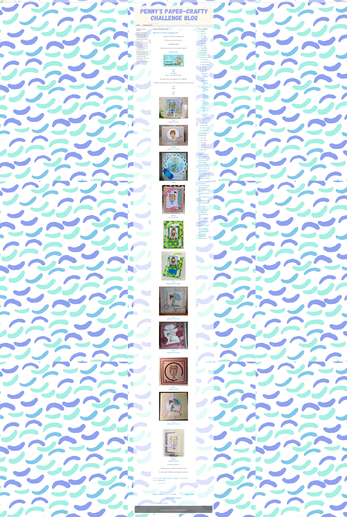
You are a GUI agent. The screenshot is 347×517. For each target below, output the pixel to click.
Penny (174, 182)
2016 (202, 133)
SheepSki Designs (203, 221)
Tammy (173, 215)
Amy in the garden (175, 283)
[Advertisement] (174, 488)
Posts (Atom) (164, 503)
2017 (202, 53)
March (204, 125)
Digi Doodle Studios (204, 178)
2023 (202, 38)
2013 (202, 140)
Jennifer (173, 459)
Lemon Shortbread (203, 203)
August (204, 64)
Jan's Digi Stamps (203, 190)
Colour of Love (202, 168)
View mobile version (173, 498)
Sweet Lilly (175, 122)
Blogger (184, 510)
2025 (202, 33)
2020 (202, 45)
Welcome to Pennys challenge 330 (204, 83)
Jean (173, 422)
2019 (202, 48)
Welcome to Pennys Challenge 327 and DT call (205, 117)
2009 (202, 150)
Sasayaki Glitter (173, 52)
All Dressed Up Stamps (202, 157)
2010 (202, 147)
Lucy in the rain (175, 149)
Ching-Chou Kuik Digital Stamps (203, 165)
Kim (173, 94)
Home (138, 25)
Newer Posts (158, 494)
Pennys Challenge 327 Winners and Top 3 (205, 96)
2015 (202, 135)
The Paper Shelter (203, 231)
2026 (202, 31)
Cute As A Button (203, 174)
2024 (202, 36)
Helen (173, 387)
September (205, 62)
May (203, 71)
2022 (202, 41)
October (204, 59)
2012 (202, 142)
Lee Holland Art (202, 200)
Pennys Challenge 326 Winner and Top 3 (205, 103)
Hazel (173, 350)
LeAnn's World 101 (203, 197)
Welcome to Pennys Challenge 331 (165, 33)
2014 (202, 138)
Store (173, 69)
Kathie (173, 88)
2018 (202, 50)
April (203, 123)
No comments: (184, 478)
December (205, 55)
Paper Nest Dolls (203, 214)
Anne (173, 317)
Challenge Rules (147, 25)
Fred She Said (202, 185)
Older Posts (189, 494)
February (204, 128)
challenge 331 (161, 480)
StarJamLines (202, 229)
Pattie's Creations (203, 218)
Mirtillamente (202, 210)
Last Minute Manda (203, 193)
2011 (201, 145)
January (204, 130)
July (203, 66)
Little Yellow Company (201, 207)
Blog (173, 71)
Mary (173, 120)
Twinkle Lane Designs (202, 235)
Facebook (173, 73)
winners (200, 238)
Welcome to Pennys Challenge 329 (205, 89)
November (205, 57)
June (203, 69)
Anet (173, 282)
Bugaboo (201, 162)
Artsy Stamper (202, 160)
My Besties (201, 212)
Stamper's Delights (203, 225)
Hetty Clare (201, 187)
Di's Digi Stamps (203, 176)
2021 (202, 43)
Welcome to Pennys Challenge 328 (205, 110)
